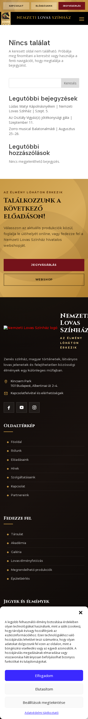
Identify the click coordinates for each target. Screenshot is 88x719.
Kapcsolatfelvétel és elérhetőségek (37, 393)
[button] (80, 612)
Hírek (15, 468)
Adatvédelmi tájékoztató (42, 713)
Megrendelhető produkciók (31, 570)
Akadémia (18, 543)
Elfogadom (44, 675)
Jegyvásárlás (72, 6)
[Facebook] (9, 407)
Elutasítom (44, 689)
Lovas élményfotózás (27, 561)
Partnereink (20, 495)
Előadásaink (44, 6)
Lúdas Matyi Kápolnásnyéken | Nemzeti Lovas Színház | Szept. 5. (40, 108)
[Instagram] (34, 407)
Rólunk (16, 450)
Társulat (17, 534)
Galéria (16, 552)
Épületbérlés (20, 578)
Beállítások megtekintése (44, 702)
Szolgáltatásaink (23, 477)
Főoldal (16, 442)
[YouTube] (21, 407)
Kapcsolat (16, 6)
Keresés (70, 83)
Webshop (44, 279)
